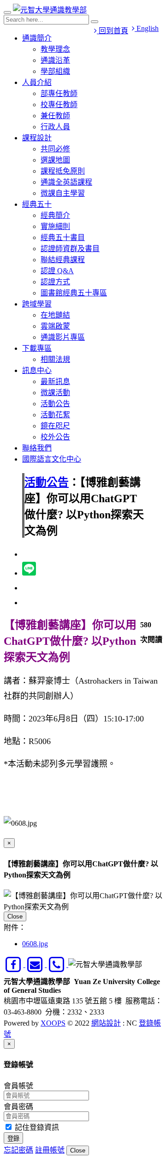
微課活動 (55, 392)
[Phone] (57, 964)
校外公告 (55, 437)
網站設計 (106, 1023)
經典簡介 (55, 215)
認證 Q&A (57, 271)
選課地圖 (55, 160)
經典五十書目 (63, 237)
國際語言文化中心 (51, 459)
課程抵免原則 (63, 171)
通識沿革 (55, 60)
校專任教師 (59, 104)
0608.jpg (35, 944)
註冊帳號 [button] (50, 1150)
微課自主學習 (63, 193)
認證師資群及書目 (70, 248)
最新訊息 (55, 381)
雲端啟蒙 (55, 326)
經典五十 (37, 204)
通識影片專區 (63, 337)
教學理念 (55, 49)
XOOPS (53, 1023)
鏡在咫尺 (55, 426)
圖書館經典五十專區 (74, 293)
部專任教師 (59, 93)
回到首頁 (112, 31)
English (147, 28)
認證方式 (55, 282)
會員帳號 (18, 1086)
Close (15, 916)
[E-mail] (36, 964)
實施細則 (55, 226)
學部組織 (55, 71)
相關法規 (55, 359)
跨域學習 (37, 304)
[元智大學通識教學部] (50, 10)
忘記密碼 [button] (18, 1150)
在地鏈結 (55, 315)
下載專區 (37, 348)
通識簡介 (37, 38)
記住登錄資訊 (36, 1127)
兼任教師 (55, 116)
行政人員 (55, 127)
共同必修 (55, 149)
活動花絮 (55, 415)
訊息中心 (37, 370)
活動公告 (55, 404)
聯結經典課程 (63, 260)
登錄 (13, 1138)
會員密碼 (18, 1107)
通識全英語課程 (66, 182)
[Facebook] (14, 964)
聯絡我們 (37, 448)
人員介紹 (37, 82)
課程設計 (37, 138)
